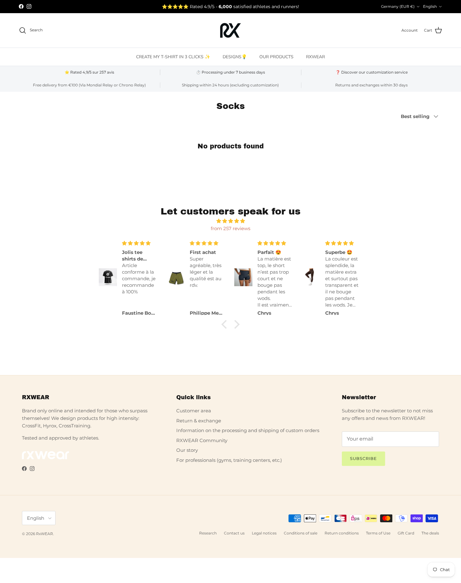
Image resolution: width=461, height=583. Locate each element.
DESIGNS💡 (235, 57)
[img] (230, 221)
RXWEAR (315, 57)
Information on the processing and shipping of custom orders (247, 430)
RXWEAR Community (201, 440)
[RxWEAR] (230, 30)
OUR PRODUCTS (276, 57)
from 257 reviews (230, 228)
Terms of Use (378, 533)
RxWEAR (44, 533)
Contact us (234, 533)
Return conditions (342, 533)
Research (208, 533)
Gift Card (406, 533)
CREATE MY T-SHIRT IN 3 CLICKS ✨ (173, 57)
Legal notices (264, 533)
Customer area (193, 411)
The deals (430, 533)
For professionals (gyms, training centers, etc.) (229, 460)
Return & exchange (198, 421)
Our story (187, 450)
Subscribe (363, 458)
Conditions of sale (300, 533)
